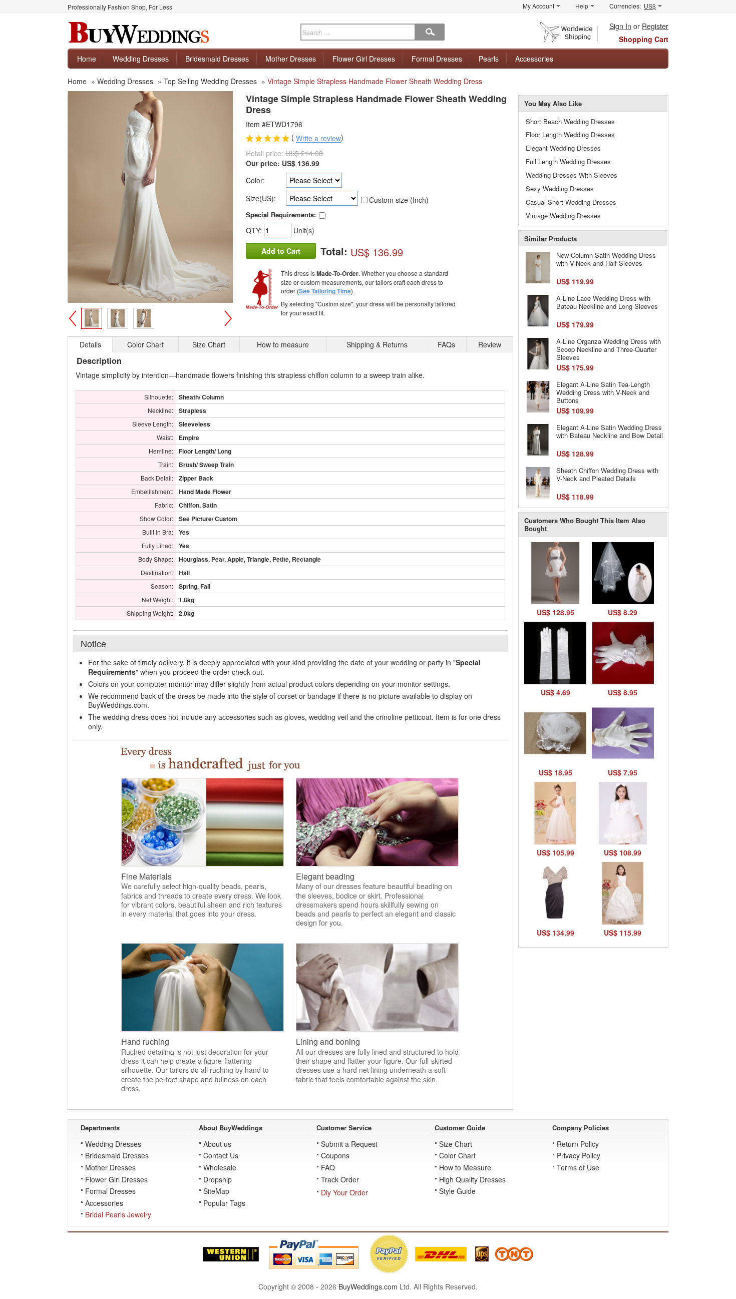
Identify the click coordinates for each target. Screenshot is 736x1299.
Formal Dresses (437, 59)
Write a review (318, 139)
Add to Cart (280, 251)
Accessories (534, 59)
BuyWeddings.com (368, 1286)
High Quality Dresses (472, 1179)
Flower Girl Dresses (363, 59)
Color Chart (457, 1155)
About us (217, 1144)
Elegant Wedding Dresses (563, 148)
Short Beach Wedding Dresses (570, 121)
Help (581, 6)
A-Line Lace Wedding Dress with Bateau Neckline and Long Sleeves (607, 302)
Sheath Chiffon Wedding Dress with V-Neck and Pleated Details (607, 474)
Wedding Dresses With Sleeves (571, 175)
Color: (255, 180)
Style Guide (457, 1191)
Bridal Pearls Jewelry (118, 1214)
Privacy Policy (578, 1155)
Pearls (489, 59)
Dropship (217, 1179)
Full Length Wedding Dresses (568, 161)
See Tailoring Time (325, 290)
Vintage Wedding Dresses (563, 215)
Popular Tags (224, 1203)
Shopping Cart (643, 39)
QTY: (255, 230)
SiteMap (216, 1191)
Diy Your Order (344, 1192)
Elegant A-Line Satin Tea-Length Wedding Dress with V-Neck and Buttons (603, 391)
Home (86, 59)
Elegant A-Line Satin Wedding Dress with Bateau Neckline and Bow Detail (609, 431)
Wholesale (219, 1167)
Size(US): (261, 198)
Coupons (335, 1155)
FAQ (328, 1167)
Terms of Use (578, 1167)
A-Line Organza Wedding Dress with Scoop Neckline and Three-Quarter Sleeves (608, 348)
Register (655, 26)
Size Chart (455, 1144)
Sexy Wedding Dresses (560, 188)
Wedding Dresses (141, 59)
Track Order (340, 1179)
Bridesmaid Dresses (217, 59)
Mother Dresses (290, 59)
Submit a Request (349, 1144)
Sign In (620, 26)
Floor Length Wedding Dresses (570, 134)
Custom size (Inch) (399, 200)
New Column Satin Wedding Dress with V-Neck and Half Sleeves (606, 259)
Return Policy (578, 1144)
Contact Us (220, 1155)
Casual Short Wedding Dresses (571, 202)
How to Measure (465, 1167)
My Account (538, 6)
